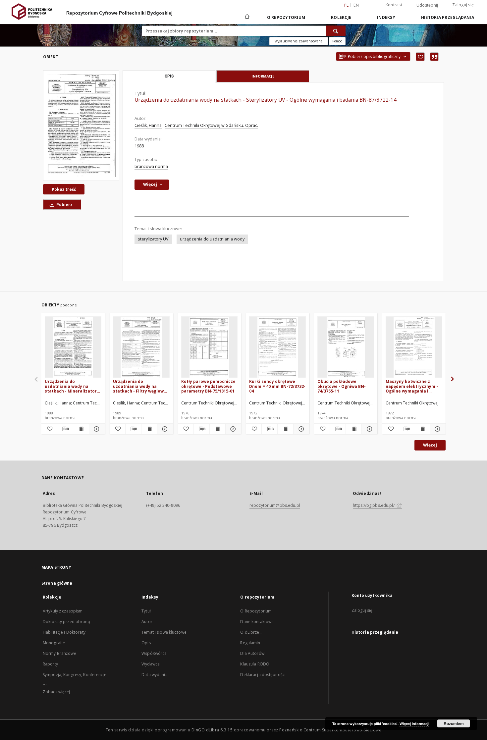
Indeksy (386, 17)
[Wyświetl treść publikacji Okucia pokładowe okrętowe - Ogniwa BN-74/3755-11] (353, 429)
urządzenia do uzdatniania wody (212, 239)
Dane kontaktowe (257, 621)
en (356, 5)
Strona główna (57, 583)
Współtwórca (154, 653)
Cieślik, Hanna (148, 125)
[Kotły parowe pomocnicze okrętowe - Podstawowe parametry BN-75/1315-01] (210, 347)
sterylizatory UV (153, 239)
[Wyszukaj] (336, 31)
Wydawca (150, 664)
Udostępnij (427, 5)
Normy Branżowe (59, 653)
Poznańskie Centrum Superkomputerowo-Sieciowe (330, 730)
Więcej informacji (414, 723)
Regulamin (250, 643)
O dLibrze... (251, 632)
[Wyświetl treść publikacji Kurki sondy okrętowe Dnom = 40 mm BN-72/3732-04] (285, 429)
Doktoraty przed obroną (66, 621)
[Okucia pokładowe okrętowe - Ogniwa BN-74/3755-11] (346, 347)
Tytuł (146, 611)
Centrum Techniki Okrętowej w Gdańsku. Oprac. (211, 125)
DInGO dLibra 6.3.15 (212, 730)
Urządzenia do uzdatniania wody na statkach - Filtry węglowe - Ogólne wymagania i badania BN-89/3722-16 (141, 386)
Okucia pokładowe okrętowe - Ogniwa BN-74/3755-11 (341, 386)
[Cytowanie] (434, 56)
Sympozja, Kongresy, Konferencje (74, 674)
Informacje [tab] (262, 76)
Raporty (50, 664)
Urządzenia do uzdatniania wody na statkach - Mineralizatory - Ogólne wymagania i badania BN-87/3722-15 (72, 386)
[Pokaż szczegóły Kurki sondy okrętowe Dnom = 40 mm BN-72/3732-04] (300, 429)
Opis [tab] (169, 76)
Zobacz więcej (56, 692)
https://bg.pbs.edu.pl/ (374, 505)
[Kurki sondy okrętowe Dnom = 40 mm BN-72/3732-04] (277, 347)
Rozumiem (454, 723)
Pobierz (64, 204)
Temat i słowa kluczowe (164, 632)
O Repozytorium (256, 611)
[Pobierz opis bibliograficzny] (65, 429)
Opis (145, 643)
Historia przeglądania (447, 17)
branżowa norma (151, 166)
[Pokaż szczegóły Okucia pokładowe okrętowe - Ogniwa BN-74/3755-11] (368, 429)
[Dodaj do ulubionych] (420, 56)
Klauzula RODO (254, 664)
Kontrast (394, 5)
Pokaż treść (64, 189)
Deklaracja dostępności (263, 674)
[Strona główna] (246, 17)
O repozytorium (286, 17)
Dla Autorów (252, 653)
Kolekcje (341, 17)
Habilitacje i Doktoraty (64, 632)
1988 (139, 146)
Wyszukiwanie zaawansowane (299, 41)
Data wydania (154, 674)
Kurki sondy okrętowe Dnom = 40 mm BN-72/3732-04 (277, 386)
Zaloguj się (463, 5)
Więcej (430, 445)
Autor (146, 621)
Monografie (54, 643)
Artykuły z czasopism (62, 611)
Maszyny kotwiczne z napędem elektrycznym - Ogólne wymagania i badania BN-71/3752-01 (412, 386)
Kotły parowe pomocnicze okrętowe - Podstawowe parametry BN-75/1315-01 (208, 386)
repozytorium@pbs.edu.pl (274, 505)
